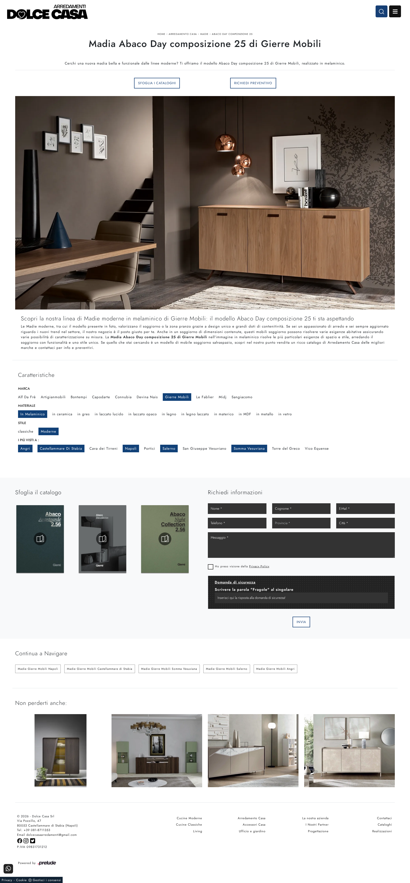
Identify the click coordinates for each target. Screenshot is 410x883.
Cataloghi (385, 824)
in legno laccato (195, 414)
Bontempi (79, 397)
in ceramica (62, 414)
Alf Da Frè (27, 397)
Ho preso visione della (242, 566)
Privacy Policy (259, 566)
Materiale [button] (26, 405)
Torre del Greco (286, 448)
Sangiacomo (242, 397)
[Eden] (349, 83)
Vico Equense (317, 448)
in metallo (264, 414)
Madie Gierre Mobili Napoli (38, 669)
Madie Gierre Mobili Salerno (226, 669)
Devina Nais (147, 397)
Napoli (131, 448)
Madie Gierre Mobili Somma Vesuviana (169, 669)
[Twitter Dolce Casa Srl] (33, 840)
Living (197, 831)
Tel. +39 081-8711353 (33, 830)
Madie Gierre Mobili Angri (275, 669)
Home (161, 34)
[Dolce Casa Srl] (47, 12)
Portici (149, 448)
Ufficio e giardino (252, 831)
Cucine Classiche (189, 824)
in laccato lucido (109, 414)
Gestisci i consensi (47, 880)
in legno (169, 414)
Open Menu (395, 11)
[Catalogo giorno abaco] (165, 538)
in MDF (245, 414)
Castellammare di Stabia (61, 448)
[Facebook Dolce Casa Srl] (20, 840)
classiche (25, 431)
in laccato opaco (142, 414)
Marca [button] (24, 388)
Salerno (169, 448)
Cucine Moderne (189, 818)
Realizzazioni (382, 831)
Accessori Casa (254, 824)
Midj (223, 397)
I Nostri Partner (317, 824)
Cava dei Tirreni (103, 448)
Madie (204, 34)
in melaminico (32, 414)
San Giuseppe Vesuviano (204, 448)
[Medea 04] (60, 83)
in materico (224, 414)
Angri (25, 448)
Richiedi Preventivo (253, 83)
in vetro (285, 414)
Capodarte (101, 397)
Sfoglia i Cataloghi (157, 83)
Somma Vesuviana (249, 448)
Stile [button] (22, 423)
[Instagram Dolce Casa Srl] (26, 840)
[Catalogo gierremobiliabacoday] (40, 538)
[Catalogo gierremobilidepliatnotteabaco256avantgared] (102, 538)
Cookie (21, 880)
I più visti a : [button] (28, 440)
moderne (48, 431)
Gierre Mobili (177, 397)
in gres (83, 414)
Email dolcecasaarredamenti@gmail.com (47, 834)
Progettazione (318, 831)
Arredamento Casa (183, 34)
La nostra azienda (315, 818)
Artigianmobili (53, 397)
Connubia (123, 397)
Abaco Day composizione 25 (232, 34)
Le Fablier (205, 397)
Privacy (7, 880)
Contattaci (384, 818)
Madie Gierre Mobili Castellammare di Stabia (99, 669)
